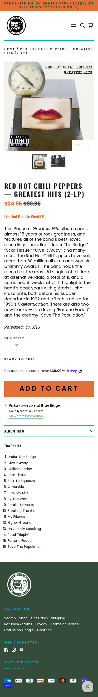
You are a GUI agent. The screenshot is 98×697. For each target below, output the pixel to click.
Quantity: (15, 338)
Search (10, 618)
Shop (23, 618)
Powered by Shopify (14, 668)
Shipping (58, 618)
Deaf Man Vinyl (27, 662)
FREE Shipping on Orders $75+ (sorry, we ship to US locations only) (49, 5)
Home (9, 49)
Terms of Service (65, 624)
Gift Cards (39, 618)
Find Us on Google (19, 630)
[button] (83, 25)
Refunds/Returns (18, 624)
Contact (44, 630)
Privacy (41, 624)
